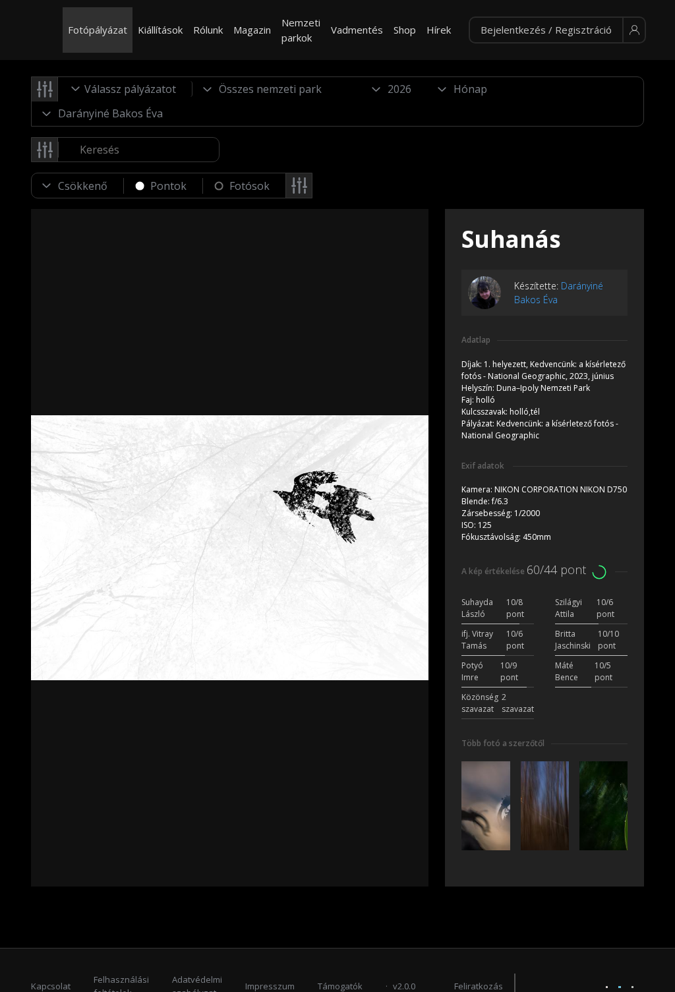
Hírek (438, 29)
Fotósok (249, 186)
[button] (557, 30)
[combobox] (125, 89)
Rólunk (208, 29)
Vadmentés (357, 29)
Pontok (168, 186)
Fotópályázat (97, 29)
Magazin (252, 29)
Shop (405, 29)
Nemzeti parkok (300, 30)
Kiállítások (160, 29)
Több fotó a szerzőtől (502, 743)
